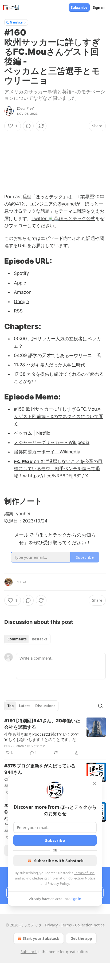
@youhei (66, 204)
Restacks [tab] (39, 639)
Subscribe (79, 7)
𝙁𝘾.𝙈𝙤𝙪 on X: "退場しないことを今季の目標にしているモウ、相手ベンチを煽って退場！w (58, 468)
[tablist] (27, 639)
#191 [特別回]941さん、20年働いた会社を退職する (42, 724)
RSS (18, 311)
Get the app (81, 938)
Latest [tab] (24, 705)
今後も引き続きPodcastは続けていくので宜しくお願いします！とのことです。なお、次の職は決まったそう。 (41, 736)
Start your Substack (41, 938)
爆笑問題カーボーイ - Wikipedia (47, 451)
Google (21, 301)
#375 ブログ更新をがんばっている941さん (40, 769)
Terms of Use (84, 872)
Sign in (99, 7)
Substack (29, 951)
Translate (16, 22)
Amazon (23, 292)
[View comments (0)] (28, 126)
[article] (55, 737)
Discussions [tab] (45, 705)
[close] (94, 783)
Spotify (21, 273)
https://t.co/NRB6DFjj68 (53, 475)
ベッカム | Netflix (32, 433)
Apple (20, 283)
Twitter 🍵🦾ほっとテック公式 (63, 218)
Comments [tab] (16, 639)
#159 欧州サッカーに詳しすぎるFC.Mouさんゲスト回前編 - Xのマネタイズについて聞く (58, 416)
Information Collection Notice (71, 878)
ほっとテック (26, 108)
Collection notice (90, 925)
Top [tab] (10, 705)
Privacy (51, 925)
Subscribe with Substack (59, 860)
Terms (66, 925)
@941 (15, 204)
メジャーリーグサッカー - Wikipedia (51, 442)
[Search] (100, 705)
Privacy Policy (58, 883)
